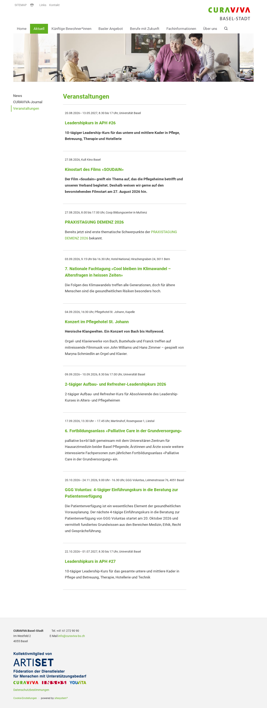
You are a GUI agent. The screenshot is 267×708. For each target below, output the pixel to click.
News (17, 96)
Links (42, 5)
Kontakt (54, 5)
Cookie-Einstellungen (25, 698)
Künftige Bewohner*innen (71, 28)
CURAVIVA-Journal (27, 102)
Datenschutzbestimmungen (31, 690)
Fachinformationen (181, 28)
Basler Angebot (110, 28)
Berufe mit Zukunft (144, 28)
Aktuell (39, 28)
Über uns (210, 28)
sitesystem (61, 698)
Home (21, 28)
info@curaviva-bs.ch (71, 636)
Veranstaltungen (26, 108)
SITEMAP (21, 5)
